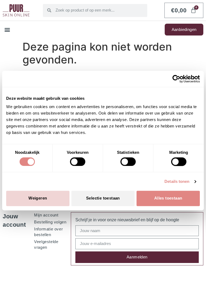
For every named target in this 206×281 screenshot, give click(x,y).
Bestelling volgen (50, 222)
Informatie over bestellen (48, 232)
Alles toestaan (168, 198)
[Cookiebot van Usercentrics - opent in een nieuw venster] (176, 79)
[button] (7, 29)
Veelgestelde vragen (46, 244)
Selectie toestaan (103, 198)
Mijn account (46, 215)
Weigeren (37, 198)
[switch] (77, 161)
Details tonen (176, 181)
